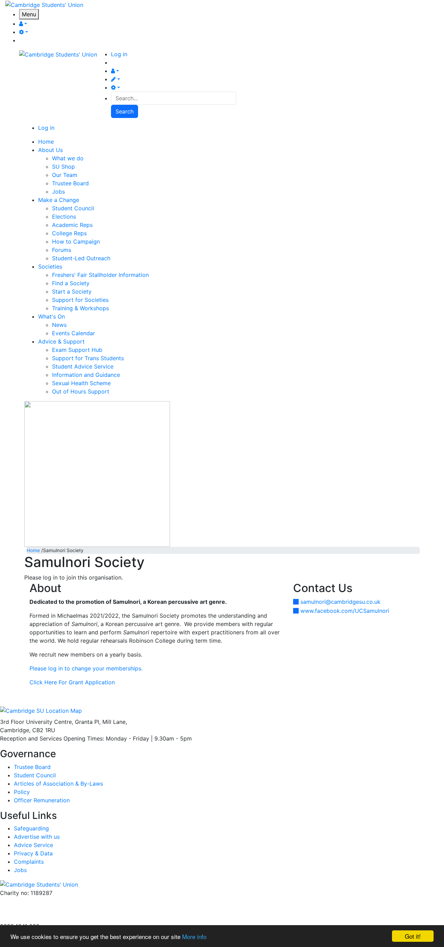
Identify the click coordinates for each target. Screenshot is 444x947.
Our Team (64, 174)
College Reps (69, 233)
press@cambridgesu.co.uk (34, 909)
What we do (68, 158)
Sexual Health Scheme (81, 383)
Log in (119, 54)
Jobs (58, 191)
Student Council (73, 208)
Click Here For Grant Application (72, 682)
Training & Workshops (80, 308)
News (59, 324)
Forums (61, 249)
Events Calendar (73, 333)
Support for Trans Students (88, 358)
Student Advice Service (82, 366)
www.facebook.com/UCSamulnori (344, 610)
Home (33, 550)
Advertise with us (23, 917)
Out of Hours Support (80, 391)
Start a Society (72, 291)
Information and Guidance (86, 374)
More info (194, 936)
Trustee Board (70, 183)
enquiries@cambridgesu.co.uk (39, 901)
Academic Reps (72, 224)
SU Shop (63, 166)
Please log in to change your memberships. (86, 668)
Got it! (413, 936)
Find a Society (70, 283)
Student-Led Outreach (81, 258)
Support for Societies (80, 299)
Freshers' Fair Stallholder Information (100, 274)
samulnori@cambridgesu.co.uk (340, 601)
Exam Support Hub (77, 349)
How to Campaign (76, 241)
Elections (64, 216)
